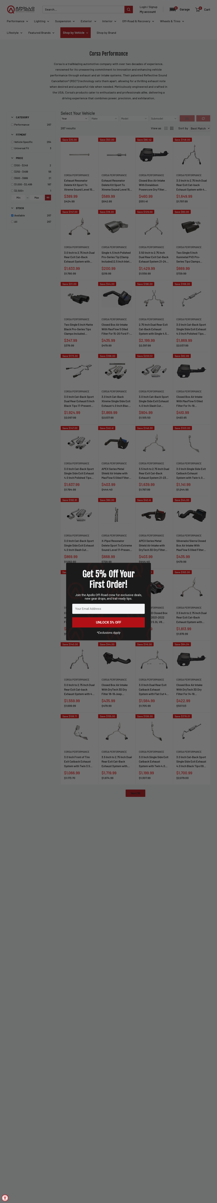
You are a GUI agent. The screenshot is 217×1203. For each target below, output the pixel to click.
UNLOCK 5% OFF (108, 622)
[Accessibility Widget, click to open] (5, 1198)
